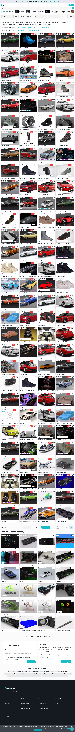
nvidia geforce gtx (5, 614)
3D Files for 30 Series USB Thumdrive (45, 565)
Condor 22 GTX (41, 581)
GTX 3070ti (59, 548)
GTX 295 (21, 581)
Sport (43, 27)
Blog (6, 698)
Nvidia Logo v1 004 (23, 614)
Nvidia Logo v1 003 (41, 614)
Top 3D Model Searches (43, 706)
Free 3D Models (24, 706)
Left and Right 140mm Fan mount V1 (63, 630)
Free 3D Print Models (25, 708)
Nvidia (39, 27)
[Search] (73, 8)
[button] (70, 8)
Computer (29, 27)
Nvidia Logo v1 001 (5, 597)
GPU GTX (58, 614)
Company (6, 696)
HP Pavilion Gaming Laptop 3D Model (9, 548)
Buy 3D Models (24, 696)
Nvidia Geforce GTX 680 (61, 581)
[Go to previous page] (27, 527)
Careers (6, 701)
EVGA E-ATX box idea (42, 630)
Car (34, 27)
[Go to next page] (45, 527)
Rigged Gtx (22, 30)
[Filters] (62, 16)
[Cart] (62, 5)
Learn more (69, 728)
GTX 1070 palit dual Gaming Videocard (27, 548)
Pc (36, 27)
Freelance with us (42, 703)
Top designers (58, 698)
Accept (38, 730)
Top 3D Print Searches (43, 708)
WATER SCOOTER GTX (6, 581)
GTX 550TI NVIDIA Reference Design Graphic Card (29, 565)
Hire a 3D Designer (25, 703)
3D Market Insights (42, 701)
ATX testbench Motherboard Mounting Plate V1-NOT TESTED (31, 630)
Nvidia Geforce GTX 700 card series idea (45, 597)
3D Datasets (24, 701)
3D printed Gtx (37, 30)
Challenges (57, 701)
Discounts (23, 710)
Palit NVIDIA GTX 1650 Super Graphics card (9, 565)
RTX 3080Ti (40, 548)
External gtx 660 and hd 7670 (62, 597)
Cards (47, 27)
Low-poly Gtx (16, 30)
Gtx (18, 27)
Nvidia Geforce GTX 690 (61, 565)
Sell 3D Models (41, 696)
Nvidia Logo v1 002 (23, 597)
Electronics (23, 27)
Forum (56, 703)
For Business (24, 698)
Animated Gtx (30, 30)
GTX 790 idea (4, 630)
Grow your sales (41, 698)
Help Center (7, 703)
